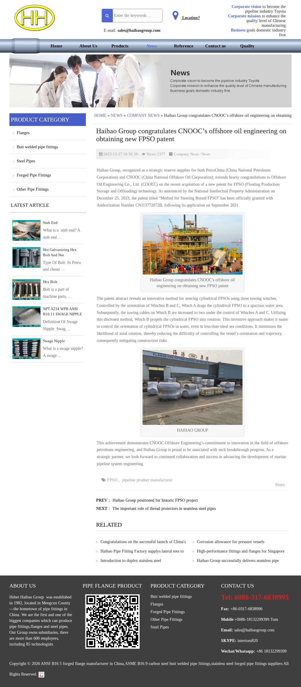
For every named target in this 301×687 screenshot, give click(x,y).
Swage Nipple (54, 341)
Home (56, 46)
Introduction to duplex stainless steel (131, 560)
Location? (190, 18)
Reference (183, 46)
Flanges (23, 133)
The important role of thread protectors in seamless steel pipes (164, 508)
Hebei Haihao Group (27, 597)
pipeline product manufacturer (147, 480)
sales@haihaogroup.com (139, 30)
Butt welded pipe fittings (37, 147)
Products (119, 46)
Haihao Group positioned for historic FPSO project (155, 500)
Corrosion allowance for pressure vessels (230, 542)
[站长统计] (41, 674)
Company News (143, 115)
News (152, 46)
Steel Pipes (26, 161)
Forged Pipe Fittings (34, 175)
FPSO (112, 480)
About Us (88, 46)
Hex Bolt (50, 282)
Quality (247, 46)
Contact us (215, 46)
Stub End (50, 222)
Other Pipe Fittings (33, 189)
